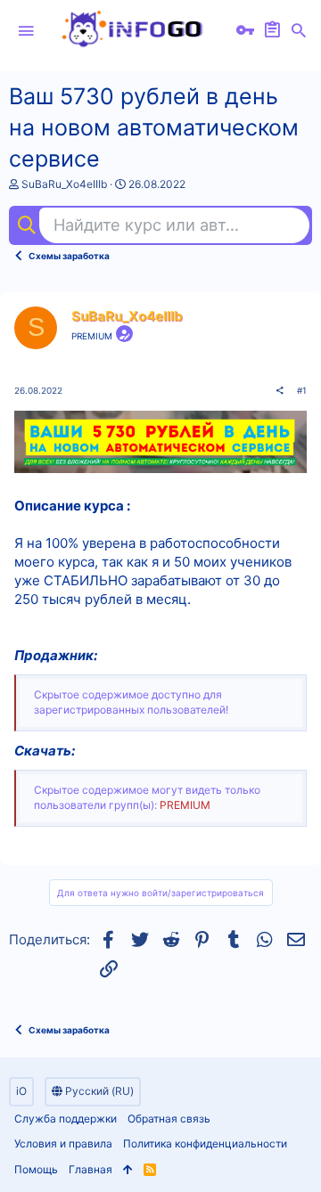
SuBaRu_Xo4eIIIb (64, 184)
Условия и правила (63, 1143)
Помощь (36, 1169)
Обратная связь (169, 1118)
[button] (26, 31)
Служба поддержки (65, 1118)
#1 (302, 390)
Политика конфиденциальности (205, 1143)
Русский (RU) (98, 1091)
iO (21, 1091)
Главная (90, 1169)
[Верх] (128, 1170)
